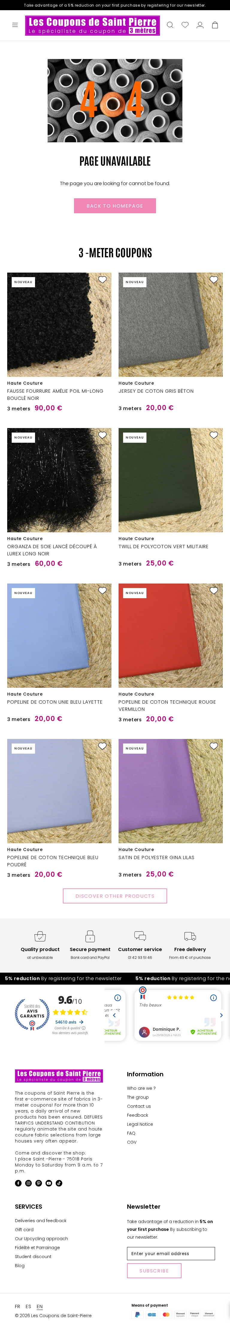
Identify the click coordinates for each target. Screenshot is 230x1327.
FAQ (131, 1133)
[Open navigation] (15, 25)
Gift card (24, 1230)
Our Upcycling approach (41, 1239)
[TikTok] (59, 1184)
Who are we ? (141, 1088)
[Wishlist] (185, 25)
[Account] (200, 25)
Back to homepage (115, 205)
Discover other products (115, 896)
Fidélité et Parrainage (37, 1248)
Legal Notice (140, 1124)
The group (138, 1097)
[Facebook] (18, 1184)
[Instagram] (28, 1184)
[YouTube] (49, 1184)
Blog (20, 1266)
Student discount (33, 1257)
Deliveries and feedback (40, 1221)
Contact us (139, 1106)
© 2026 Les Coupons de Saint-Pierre (53, 1316)
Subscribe (154, 1270)
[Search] (170, 25)
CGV (132, 1142)
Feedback (137, 1115)
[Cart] (215, 25)
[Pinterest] (38, 1184)
